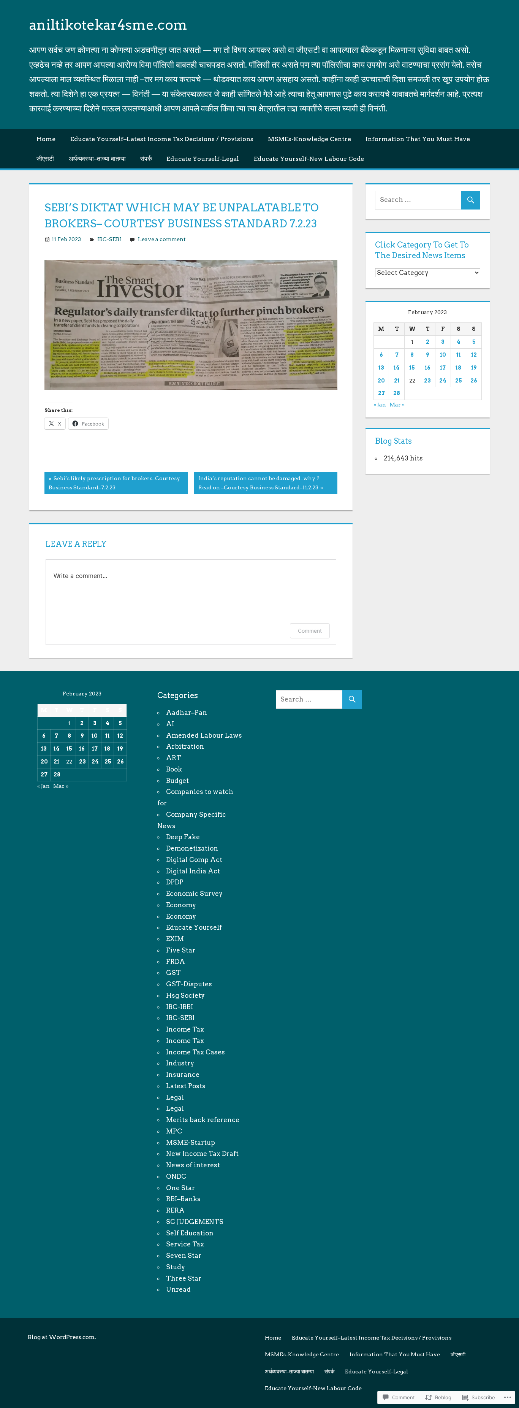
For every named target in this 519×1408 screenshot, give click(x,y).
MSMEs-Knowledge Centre (309, 139)
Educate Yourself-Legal (202, 158)
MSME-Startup (190, 1142)
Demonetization (192, 848)
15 (412, 368)
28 (396, 393)
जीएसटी (45, 158)
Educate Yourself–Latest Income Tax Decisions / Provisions (161, 139)
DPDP (175, 882)
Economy (181, 905)
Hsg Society (185, 995)
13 (381, 368)
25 (458, 381)
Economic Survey (194, 893)
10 (443, 355)
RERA (175, 1210)
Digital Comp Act (194, 860)
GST (173, 972)
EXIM (175, 939)
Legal (175, 1097)
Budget (177, 780)
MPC (174, 1131)
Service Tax (185, 1244)
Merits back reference (202, 1120)
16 (427, 368)
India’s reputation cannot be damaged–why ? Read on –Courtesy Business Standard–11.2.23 (257, 483)
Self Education (190, 1233)
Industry (180, 1063)
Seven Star (183, 1255)
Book (174, 769)
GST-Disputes (189, 984)
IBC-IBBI (179, 1007)
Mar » (397, 405)
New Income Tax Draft (202, 1153)
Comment (310, 630)
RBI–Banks (183, 1199)
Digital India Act (193, 871)
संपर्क (146, 158)
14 (397, 368)
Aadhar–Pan (186, 712)
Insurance (182, 1074)
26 (473, 381)
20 (381, 381)
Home (45, 139)
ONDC (176, 1176)
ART (173, 758)
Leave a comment (162, 239)
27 (381, 393)
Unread (178, 1289)
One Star (180, 1188)
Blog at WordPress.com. (62, 1337)
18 (458, 368)
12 (474, 355)
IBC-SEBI (109, 239)
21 (397, 381)
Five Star (180, 950)
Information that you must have (418, 139)
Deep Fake (183, 837)
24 (442, 381)
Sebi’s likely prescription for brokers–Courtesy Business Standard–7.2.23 (112, 483)
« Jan (379, 405)
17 (443, 368)
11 (458, 355)
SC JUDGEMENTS (194, 1221)
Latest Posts (186, 1086)
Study (175, 1267)
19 (473, 368)
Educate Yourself (194, 927)
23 (427, 381)
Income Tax (185, 1029)
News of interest (193, 1165)
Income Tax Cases (195, 1052)
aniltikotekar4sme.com (108, 24)
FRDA (175, 961)
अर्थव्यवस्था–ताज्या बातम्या (97, 158)
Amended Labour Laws (204, 735)
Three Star (183, 1278)
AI (170, 724)
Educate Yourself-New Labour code (309, 158)
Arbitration (185, 746)
